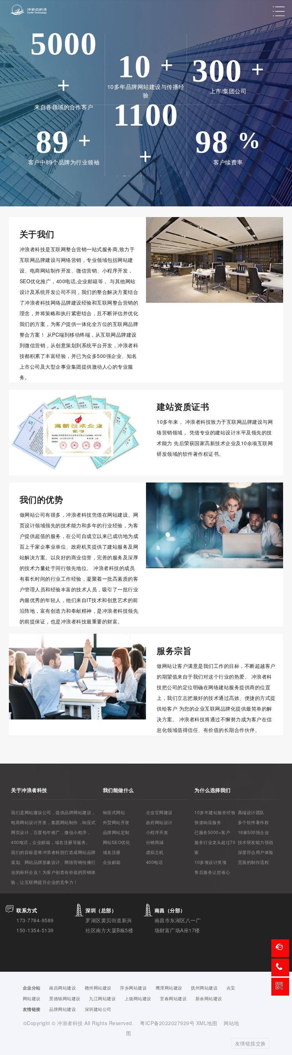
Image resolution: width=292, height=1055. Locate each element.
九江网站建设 (102, 998)
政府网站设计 (159, 822)
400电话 (154, 862)
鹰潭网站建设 (169, 988)
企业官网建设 (159, 812)
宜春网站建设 (173, 998)
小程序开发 (157, 832)
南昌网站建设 (62, 988)
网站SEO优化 (116, 842)
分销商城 (155, 842)
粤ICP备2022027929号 (168, 1023)
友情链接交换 (250, 1043)
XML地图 (207, 1023)
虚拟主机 (155, 852)
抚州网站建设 (204, 988)
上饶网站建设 (138, 998)
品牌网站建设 (62, 1009)
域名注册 (112, 852)
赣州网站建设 (98, 988)
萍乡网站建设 (133, 988)
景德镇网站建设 (64, 998)
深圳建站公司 (98, 1009)
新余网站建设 (208, 998)
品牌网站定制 (116, 832)
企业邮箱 (112, 862)
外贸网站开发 (116, 822)
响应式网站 (114, 812)
